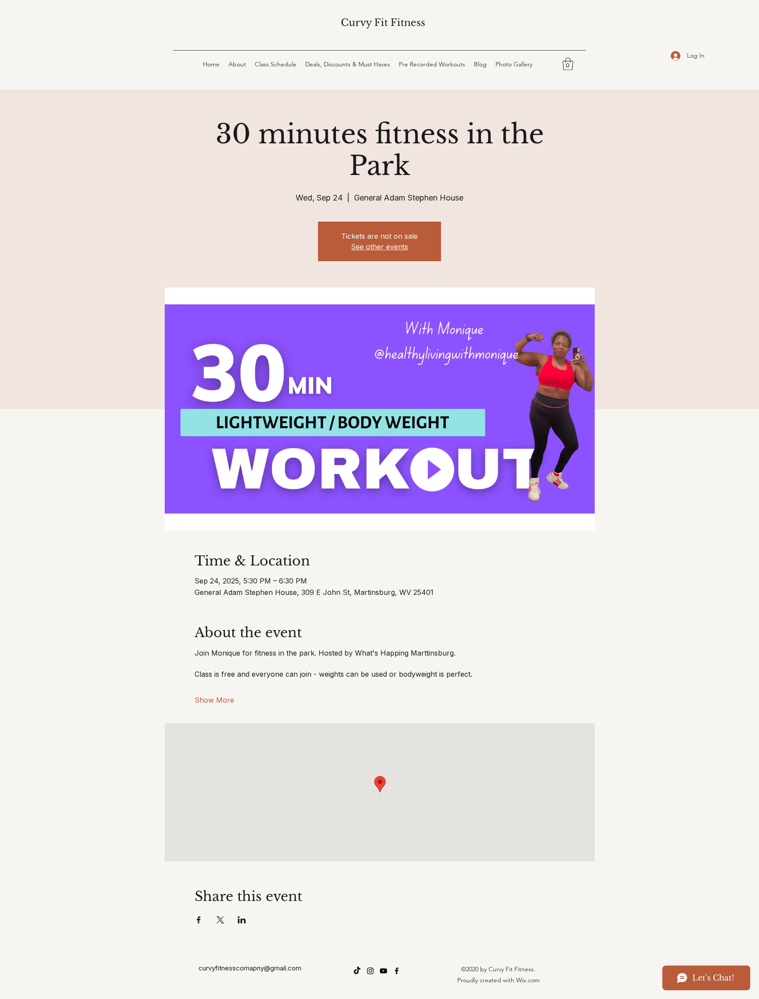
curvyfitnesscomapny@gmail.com (250, 968)
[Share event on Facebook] (199, 919)
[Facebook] (396, 970)
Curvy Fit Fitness (383, 23)
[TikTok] (357, 970)
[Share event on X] (220, 919)
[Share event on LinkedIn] (242, 919)
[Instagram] (370, 970)
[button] (568, 64)
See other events (379, 246)
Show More (214, 700)
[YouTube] (383, 970)
